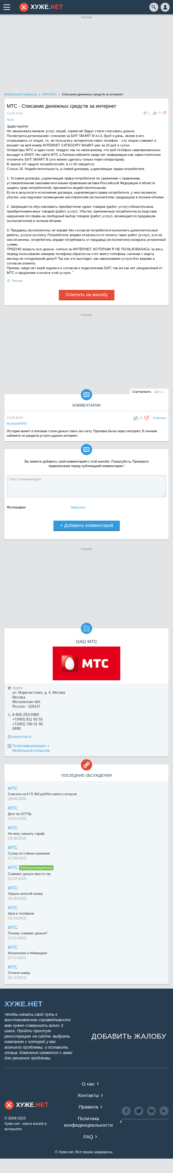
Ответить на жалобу (87, 294)
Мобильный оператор (31, 750)
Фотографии (16, 507)
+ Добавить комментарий (86, 525)
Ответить (159, 418)
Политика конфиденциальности (88, 1122)
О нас (88, 1083)
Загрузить (78, 507)
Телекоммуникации (29, 746)
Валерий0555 (17, 423)
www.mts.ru (22, 737)
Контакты (88, 1095)
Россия (17, 280)
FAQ (88, 1136)
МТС (13, 788)
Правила (88, 1106)
